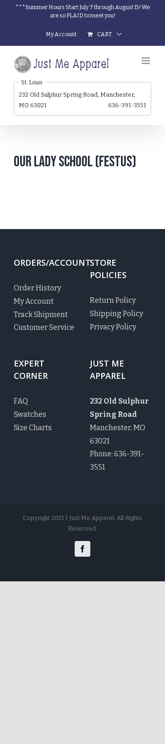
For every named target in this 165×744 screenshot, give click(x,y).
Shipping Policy (116, 313)
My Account (34, 301)
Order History (37, 288)
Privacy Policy (113, 327)
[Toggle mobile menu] (146, 61)
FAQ (21, 401)
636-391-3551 (127, 105)
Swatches (30, 414)
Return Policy (113, 300)
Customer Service (44, 327)
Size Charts (33, 427)
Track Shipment (41, 314)
